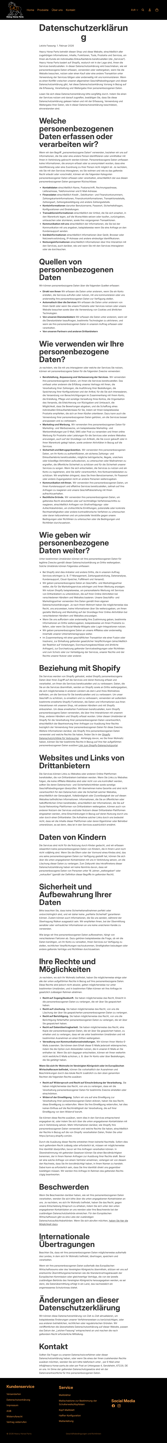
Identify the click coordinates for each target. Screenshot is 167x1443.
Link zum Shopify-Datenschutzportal (98, 745)
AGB (9, 1411)
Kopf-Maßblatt (67, 1410)
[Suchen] (142, 9)
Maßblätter (65, 1395)
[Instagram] (119, 1406)
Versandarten (14, 1394)
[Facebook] (113, 1406)
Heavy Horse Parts (22, 1433)
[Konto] (149, 9)
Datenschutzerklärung (18, 1399)
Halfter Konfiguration (70, 1415)
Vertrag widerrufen (17, 1422)
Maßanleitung (66, 1421)
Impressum (12, 1405)
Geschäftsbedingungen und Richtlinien (83, 1433)
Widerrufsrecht (15, 1416)
